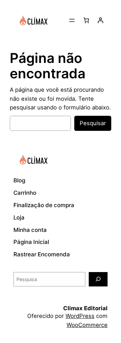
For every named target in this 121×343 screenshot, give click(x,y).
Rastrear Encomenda (41, 254)
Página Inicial (31, 242)
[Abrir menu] (72, 20)
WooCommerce (87, 325)
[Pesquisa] (98, 279)
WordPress (80, 316)
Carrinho (24, 192)
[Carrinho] (86, 20)
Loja (19, 217)
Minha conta (30, 230)
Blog (19, 180)
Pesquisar (93, 123)
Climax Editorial (85, 308)
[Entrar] (100, 20)
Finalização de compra (43, 205)
